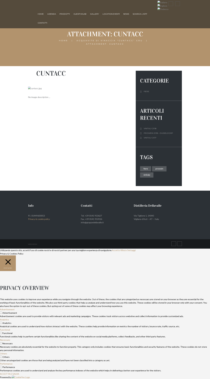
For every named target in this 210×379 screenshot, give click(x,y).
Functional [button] (5, 329)
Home (41, 14)
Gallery (94, 14)
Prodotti (64, 14)
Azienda (51, 14)
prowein (159, 168)
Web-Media (32, 244)
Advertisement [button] (7, 309)
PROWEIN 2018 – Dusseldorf (158, 133)
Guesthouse (80, 14)
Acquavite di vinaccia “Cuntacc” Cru (110, 40)
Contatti (42, 23)
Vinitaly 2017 (150, 138)
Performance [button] (6, 363)
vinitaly (146, 174)
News (126, 14)
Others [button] (3, 353)
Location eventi (111, 14)
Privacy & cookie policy (39, 219)
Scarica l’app (140, 14)
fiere (145, 168)
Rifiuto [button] (123, 250)
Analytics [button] (4, 319)
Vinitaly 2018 (150, 128)
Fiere (146, 91)
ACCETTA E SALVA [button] (9, 374)
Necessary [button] (5, 340)
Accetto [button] (116, 250)
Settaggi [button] (131, 250)
